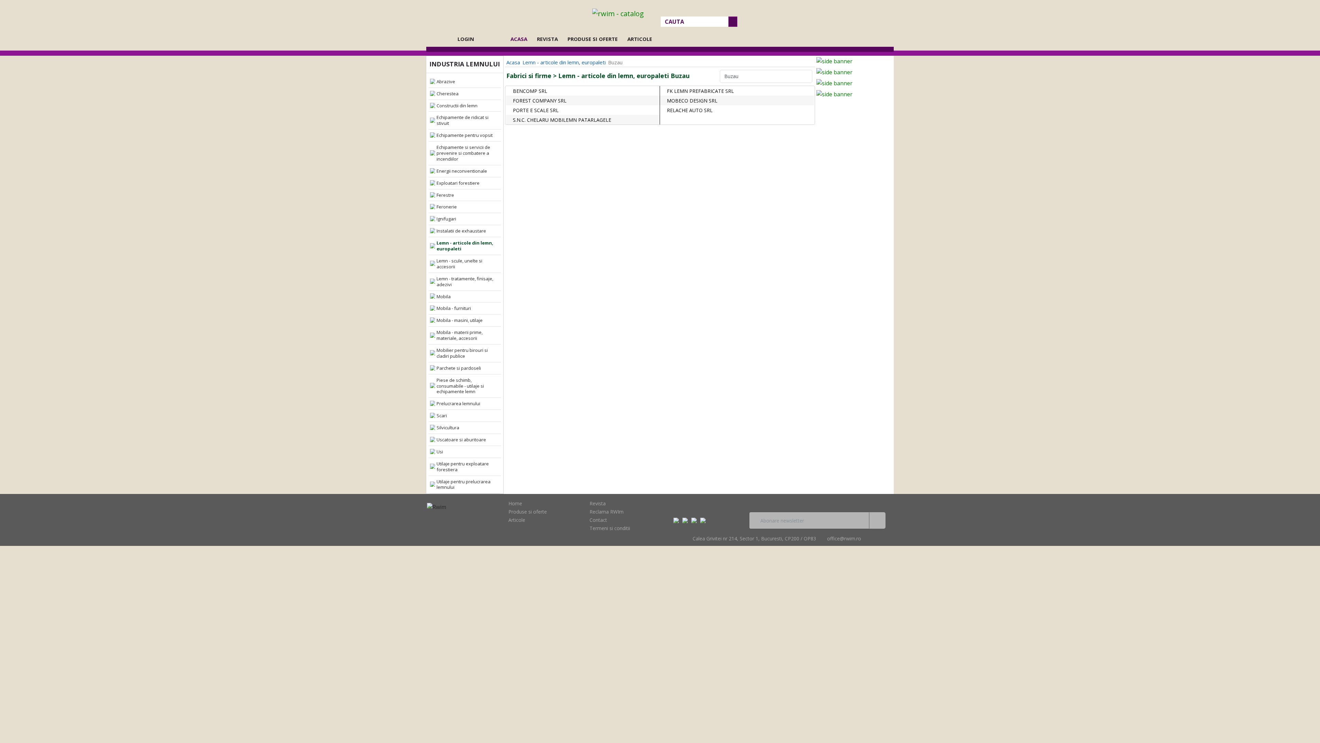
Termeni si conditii (610, 528)
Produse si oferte (593, 38)
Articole (639, 38)
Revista (547, 38)
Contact (598, 520)
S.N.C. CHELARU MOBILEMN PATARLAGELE (562, 120)
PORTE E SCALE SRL (536, 110)
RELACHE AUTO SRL (690, 110)
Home (515, 503)
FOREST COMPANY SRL (539, 100)
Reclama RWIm (607, 511)
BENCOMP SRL (530, 91)
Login (466, 38)
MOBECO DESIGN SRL (692, 100)
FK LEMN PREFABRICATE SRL (700, 91)
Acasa (520, 38)
